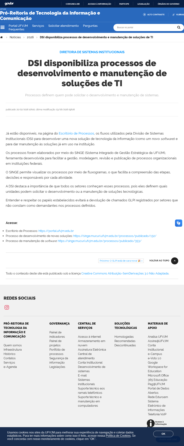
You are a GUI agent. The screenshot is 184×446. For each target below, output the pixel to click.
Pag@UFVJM (156, 384)
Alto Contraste (156, 14)
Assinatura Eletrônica (92, 349)
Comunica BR (73, 4)
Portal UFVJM (18, 25)
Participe (124, 4)
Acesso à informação (99, 4)
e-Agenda (10, 367)
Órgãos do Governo (168, 4)
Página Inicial (2, 37)
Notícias (15, 37)
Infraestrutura (13, 349)
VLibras (180, 14)
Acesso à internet (89, 336)
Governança (59, 323)
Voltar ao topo (159, 260)
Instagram (7, 307)
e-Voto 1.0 (154, 358)
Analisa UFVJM (158, 336)
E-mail (82, 375)
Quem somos (13, 345)
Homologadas (124, 336)
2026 (30, 37)
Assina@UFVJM (158, 341)
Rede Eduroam (158, 397)
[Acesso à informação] (157, 423)
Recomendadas (124, 341)
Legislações (57, 367)
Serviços (38, 25)
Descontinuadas (125, 345)
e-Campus (155, 354)
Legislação (143, 4)
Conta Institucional (90, 362)
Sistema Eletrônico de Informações (156, 406)
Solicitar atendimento (63, 25)
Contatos (10, 358)
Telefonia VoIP (157, 414)
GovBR (9, 3)
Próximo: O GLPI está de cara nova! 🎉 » (121, 260)
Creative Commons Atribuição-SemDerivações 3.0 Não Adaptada (125, 273)
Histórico (9, 354)
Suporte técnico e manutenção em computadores (90, 401)
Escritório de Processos (76, 133)
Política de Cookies (118, 435)
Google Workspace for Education (158, 367)
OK (163, 433)
